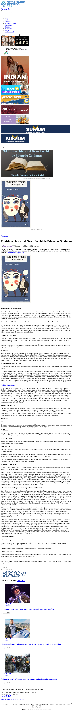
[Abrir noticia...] (17, 602)
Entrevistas (8, 21)
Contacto (21, 699)
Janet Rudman (7, 246)
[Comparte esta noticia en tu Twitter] (10, 576)
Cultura (7, 30)
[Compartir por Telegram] (24, 576)
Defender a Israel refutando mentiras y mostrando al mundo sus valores (29, 679)
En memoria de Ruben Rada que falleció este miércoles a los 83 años (27, 609)
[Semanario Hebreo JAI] (13, 7)
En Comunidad (9, 32)
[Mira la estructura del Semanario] (9, 9)
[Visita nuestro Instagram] (4, 9)
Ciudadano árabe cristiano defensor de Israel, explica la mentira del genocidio (31, 644)
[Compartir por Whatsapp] (8, 604)
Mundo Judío (9, 25)
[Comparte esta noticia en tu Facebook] (4, 576)
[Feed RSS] (10, 696)
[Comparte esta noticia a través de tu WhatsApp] (17, 576)
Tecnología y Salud (10, 23)
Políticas (7, 699)
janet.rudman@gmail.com (16, 252)
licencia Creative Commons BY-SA (60, 704)
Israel (6, 20)
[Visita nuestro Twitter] (2, 9)
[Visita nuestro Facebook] (1, 9)
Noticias (7, 27)
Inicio (6, 18)
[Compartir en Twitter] (6, 604)
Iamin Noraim (9, 28)
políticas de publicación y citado (41, 709)
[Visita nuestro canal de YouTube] (6, 9)
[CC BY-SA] (36, 706)
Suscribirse (14, 699)
